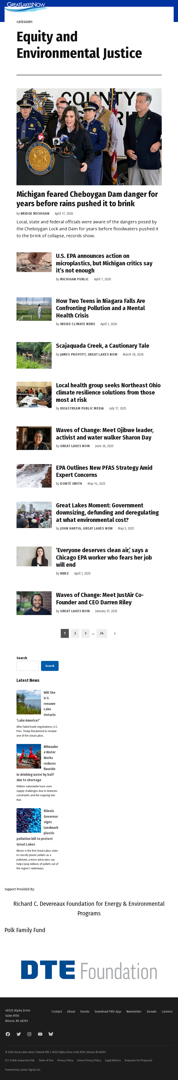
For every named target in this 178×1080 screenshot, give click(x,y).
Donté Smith (71, 483)
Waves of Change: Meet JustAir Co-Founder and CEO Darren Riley (100, 598)
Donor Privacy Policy (89, 1060)
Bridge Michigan (35, 213)
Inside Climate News (77, 324)
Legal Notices (113, 1060)
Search (21, 658)
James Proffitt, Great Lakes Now (88, 354)
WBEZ (64, 573)
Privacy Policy (65, 1060)
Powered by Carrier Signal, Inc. (23, 1069)
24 (102, 633)
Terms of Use (46, 1060)
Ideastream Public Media (82, 408)
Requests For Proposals (138, 1060)
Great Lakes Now (75, 446)
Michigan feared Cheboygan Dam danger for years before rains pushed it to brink (87, 198)
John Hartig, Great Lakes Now (86, 528)
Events (84, 1011)
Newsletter (134, 1011)
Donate (152, 1011)
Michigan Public (74, 279)
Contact (57, 1011)
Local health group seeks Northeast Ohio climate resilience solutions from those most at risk (108, 392)
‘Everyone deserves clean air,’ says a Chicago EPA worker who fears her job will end (104, 557)
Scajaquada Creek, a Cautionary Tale (102, 345)
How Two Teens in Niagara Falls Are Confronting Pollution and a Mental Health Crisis (100, 308)
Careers (167, 1011)
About (71, 1011)
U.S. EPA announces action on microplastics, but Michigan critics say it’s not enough (104, 263)
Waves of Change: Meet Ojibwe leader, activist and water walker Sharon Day (104, 433)
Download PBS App (108, 1011)
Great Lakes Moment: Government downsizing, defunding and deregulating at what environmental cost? (107, 512)
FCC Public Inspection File (20, 1060)
